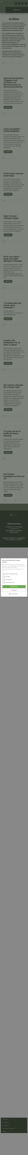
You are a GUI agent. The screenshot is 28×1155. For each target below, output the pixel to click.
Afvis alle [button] (14, 590)
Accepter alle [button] (14, 586)
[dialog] (14, 577)
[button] (14, 594)
